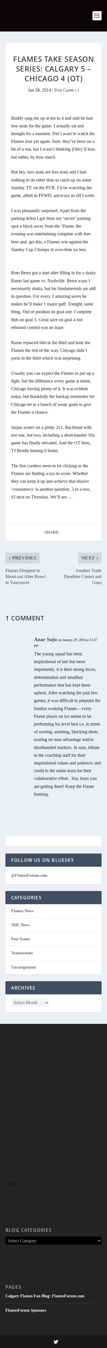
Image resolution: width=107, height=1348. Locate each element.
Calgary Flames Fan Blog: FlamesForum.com (44, 1296)
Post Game (64, 90)
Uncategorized (23, 967)
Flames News (22, 911)
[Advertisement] (53, 1114)
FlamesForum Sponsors (25, 1310)
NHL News (20, 925)
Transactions (22, 953)
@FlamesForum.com (29, 875)
